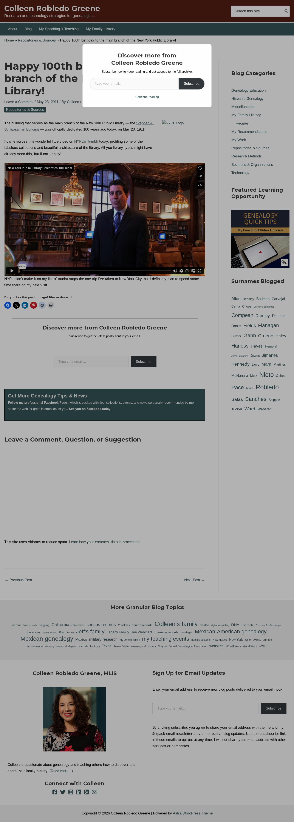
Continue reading (147, 97)
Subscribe (191, 83)
